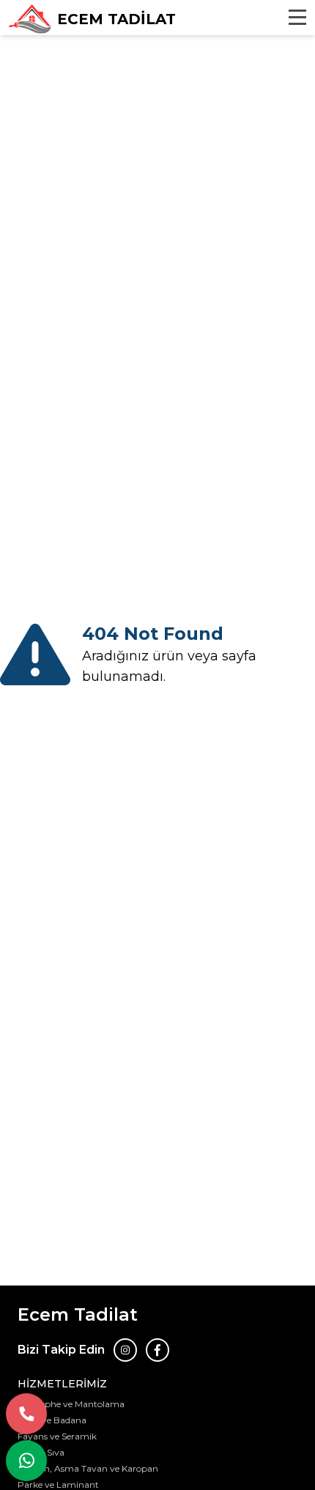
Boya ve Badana (52, 1420)
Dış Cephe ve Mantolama (71, 1403)
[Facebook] (157, 1350)
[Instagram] (125, 1350)
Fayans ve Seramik (57, 1436)
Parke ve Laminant (58, 1484)
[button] (26, 1413)
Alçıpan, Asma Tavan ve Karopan (88, 1468)
